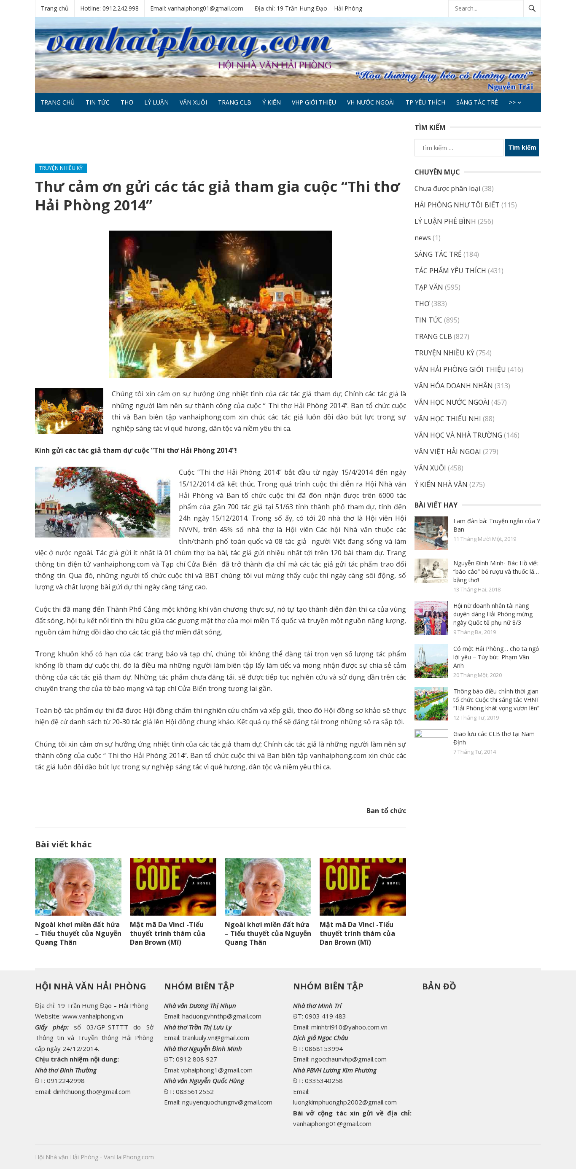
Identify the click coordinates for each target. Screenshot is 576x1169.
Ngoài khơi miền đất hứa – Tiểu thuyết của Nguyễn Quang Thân (78, 933)
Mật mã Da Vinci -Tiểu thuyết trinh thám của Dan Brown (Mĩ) (167, 933)
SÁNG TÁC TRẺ (477, 102)
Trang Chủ (57, 102)
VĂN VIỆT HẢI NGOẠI (448, 451)
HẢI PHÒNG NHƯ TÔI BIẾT (457, 205)
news (423, 237)
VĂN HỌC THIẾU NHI (448, 418)
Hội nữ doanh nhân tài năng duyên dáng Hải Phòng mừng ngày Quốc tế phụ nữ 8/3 (493, 614)
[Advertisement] (188, 141)
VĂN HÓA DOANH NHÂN (454, 385)
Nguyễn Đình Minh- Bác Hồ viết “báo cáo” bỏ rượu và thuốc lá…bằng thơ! (496, 571)
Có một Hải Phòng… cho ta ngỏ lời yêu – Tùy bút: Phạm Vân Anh (496, 657)
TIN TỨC (98, 102)
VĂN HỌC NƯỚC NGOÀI (452, 402)
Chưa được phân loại (447, 188)
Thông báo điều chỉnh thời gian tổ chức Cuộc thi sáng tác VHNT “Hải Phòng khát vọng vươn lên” (496, 699)
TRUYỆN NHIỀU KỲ (61, 168)
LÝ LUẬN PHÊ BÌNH (445, 221)
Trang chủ (55, 8)
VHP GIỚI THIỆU (314, 102)
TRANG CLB (234, 102)
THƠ (127, 102)
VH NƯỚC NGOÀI (371, 102)
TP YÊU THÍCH (425, 102)
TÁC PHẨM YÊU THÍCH (450, 270)
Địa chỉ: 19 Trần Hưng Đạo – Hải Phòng (308, 8)
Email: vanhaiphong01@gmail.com (196, 8)
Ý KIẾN (271, 102)
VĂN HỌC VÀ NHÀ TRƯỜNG (458, 435)
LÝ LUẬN (156, 102)
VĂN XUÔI (193, 102)
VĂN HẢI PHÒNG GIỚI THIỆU (460, 369)
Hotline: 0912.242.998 (109, 8)
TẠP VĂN (429, 287)
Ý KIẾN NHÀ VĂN (441, 484)
